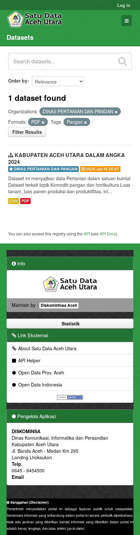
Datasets (20, 37)
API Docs (108, 233)
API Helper (28, 360)
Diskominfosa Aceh (59, 305)
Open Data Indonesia (39, 384)
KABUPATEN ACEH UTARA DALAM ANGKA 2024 (66, 158)
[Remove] (116, 111)
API (87, 233)
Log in (123, 5)
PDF (25, 201)
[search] (122, 61)
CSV (13, 201)
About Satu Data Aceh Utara (47, 348)
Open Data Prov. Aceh (40, 372)
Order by (17, 80)
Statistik (70, 323)
